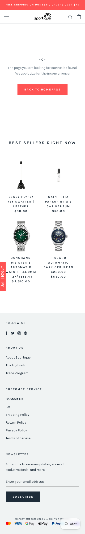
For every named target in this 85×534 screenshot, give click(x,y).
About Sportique (18, 357)
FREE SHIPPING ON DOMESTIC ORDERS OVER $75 (42, 4)
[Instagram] (19, 333)
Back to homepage (42, 89)
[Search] (70, 17)
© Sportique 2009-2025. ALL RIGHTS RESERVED (42, 519)
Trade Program (17, 373)
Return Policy (16, 423)
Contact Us (14, 399)
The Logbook (15, 365)
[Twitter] (12, 333)
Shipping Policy (17, 415)
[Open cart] (79, 16)
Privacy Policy (16, 430)
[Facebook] (6, 333)
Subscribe (23, 496)
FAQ (9, 407)
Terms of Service (18, 438)
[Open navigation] (6, 17)
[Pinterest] (25, 333)
